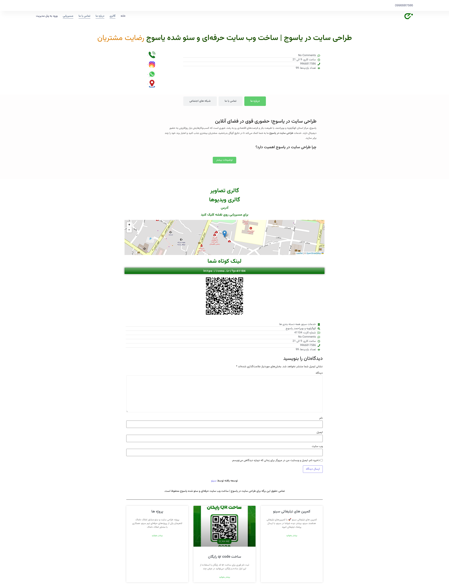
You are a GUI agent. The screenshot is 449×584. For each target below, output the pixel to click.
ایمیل (320, 432)
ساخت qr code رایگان (224, 557)
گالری (112, 16)
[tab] (255, 101)
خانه (123, 16)
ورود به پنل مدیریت (47, 16)
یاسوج (289, 328)
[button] (224, 233)
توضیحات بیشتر (224, 160)
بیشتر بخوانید (291, 535)
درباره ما (100, 16)
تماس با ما (84, 16)
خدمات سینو (308, 324)
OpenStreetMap (313, 253)
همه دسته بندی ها (289, 324)
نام (321, 418)
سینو (214, 481)
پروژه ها (157, 511)
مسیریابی (68, 16)
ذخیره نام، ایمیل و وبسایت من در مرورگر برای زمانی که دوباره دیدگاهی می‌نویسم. (276, 460)
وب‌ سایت (317, 446)
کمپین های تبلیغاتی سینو (291, 511)
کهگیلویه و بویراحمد (305, 328)
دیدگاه (319, 373)
